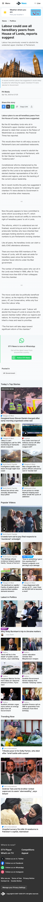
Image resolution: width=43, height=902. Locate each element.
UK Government (9, 373)
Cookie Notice (16, 881)
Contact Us (5, 881)
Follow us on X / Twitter (15, 859)
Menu (7, 3)
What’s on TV (7, 853)
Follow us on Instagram (14, 872)
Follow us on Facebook (14, 863)
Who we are (5, 878)
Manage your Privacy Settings (14, 887)
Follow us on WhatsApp (15, 867)
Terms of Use (17, 878)
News (4, 21)
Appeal (25, 853)
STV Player (6, 850)
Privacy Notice (28, 878)
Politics (13, 21)
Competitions (28, 850)
